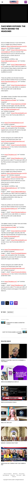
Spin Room (10, 312)
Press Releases (6, 475)
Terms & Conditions (8, 473)
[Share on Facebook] (3, 303)
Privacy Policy (21, 473)
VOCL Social (18, 475)
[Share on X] (7, 303)
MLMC (24, 475)
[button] (2, 2)
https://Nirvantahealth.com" (12, 109)
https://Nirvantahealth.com (19, 113)
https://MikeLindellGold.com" (9, 61)
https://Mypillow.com (17, 158)
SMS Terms (15, 473)
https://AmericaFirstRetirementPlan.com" (13, 141)
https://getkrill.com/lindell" (8, 100)
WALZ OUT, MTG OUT (6, 422)
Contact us (12, 475)
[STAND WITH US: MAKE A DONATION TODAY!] (3, 323)
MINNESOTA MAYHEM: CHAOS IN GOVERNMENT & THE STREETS (13, 360)
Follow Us (14, 476)
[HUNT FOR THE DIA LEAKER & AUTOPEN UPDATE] (25, 333)
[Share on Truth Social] (11, 303)
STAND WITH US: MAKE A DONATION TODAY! (15, 323)
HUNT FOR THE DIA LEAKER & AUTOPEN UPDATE (12, 332)
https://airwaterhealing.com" (9, 81)
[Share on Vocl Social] (16, 303)
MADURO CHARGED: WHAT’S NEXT (9, 443)
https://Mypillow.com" (11, 154)
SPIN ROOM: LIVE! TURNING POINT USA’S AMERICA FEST (13, 464)
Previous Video (5, 319)
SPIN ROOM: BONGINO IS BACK (8, 402)
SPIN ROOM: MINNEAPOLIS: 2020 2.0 (10, 382)
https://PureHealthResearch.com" (14, 122)
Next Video (24, 329)
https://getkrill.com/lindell (18, 104)
